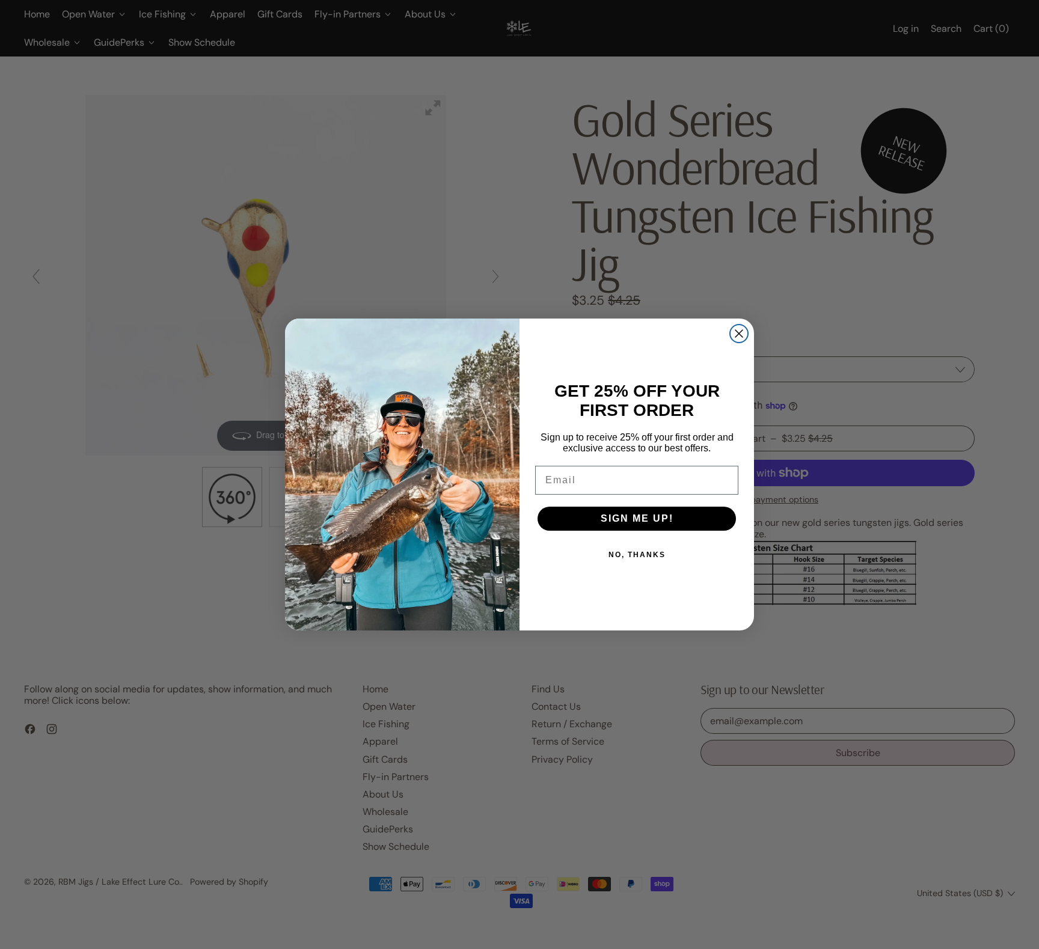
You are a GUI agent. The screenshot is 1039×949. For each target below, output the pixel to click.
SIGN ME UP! (637, 518)
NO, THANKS (637, 555)
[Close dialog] (739, 334)
